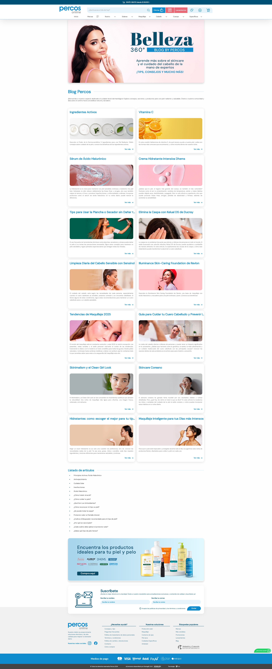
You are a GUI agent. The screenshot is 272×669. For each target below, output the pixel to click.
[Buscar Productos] (149, 10)
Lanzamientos (181, 10)
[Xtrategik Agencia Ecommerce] (157, 666)
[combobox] (119, 10)
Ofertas (156, 10)
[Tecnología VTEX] (178, 667)
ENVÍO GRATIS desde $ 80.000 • (138, 2)
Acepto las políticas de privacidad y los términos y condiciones (163, 608)
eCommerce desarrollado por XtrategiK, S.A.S (139, 666)
